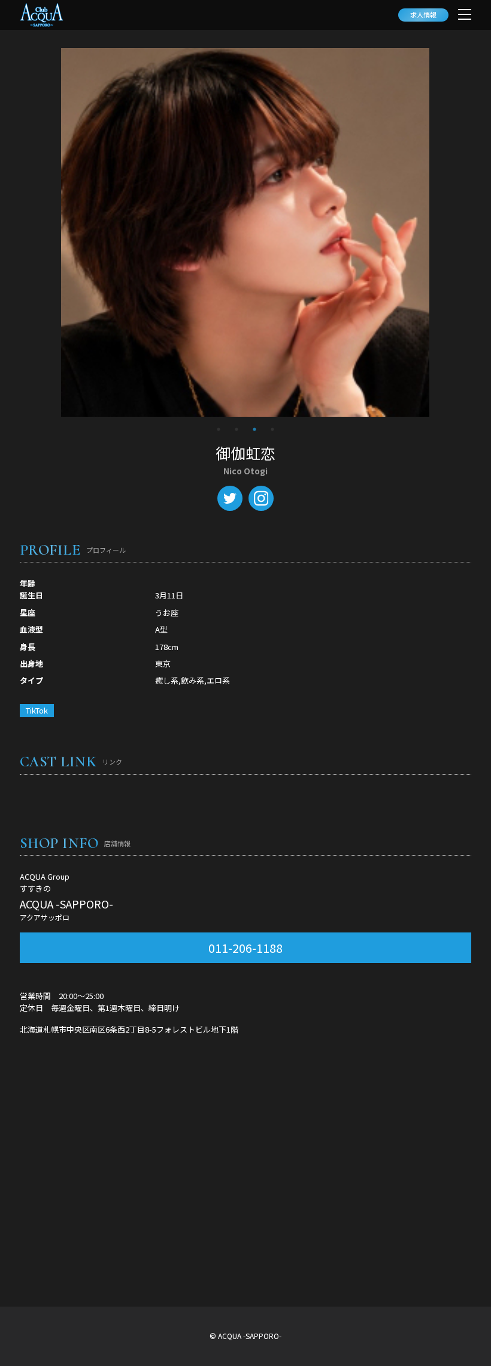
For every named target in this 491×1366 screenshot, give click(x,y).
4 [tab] (272, 429)
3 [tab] (254, 429)
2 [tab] (237, 429)
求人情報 (423, 14)
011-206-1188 (245, 947)
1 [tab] (219, 429)
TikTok (37, 710)
